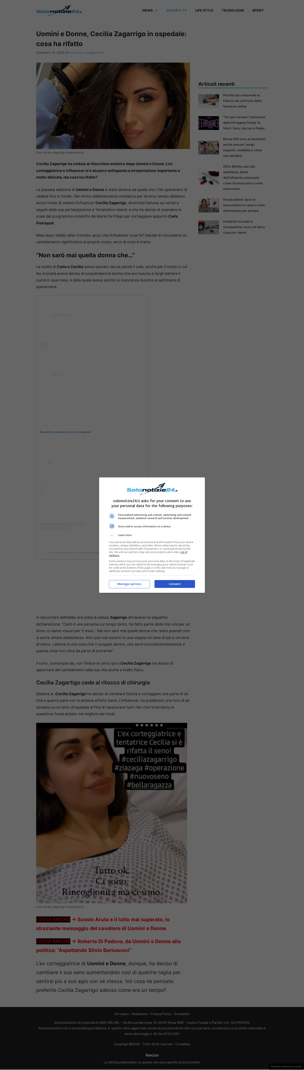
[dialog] (152, 535)
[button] (152, 535)
